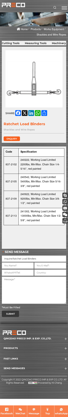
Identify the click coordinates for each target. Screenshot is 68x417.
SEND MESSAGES (14, 368)
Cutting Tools (10, 43)
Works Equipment (54, 29)
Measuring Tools (35, 43)
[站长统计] (32, 382)
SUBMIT (10, 313)
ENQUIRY (12, 138)
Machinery (59, 43)
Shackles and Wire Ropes (51, 34)
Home (24, 29)
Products (36, 29)
